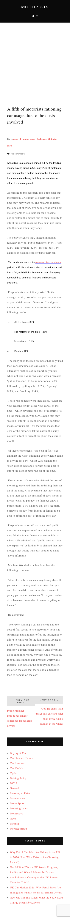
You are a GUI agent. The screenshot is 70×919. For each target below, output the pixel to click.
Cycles (14, 773)
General (14, 788)
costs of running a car (24, 139)
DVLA (14, 783)
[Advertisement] (35, 59)
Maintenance (17, 798)
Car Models (16, 768)
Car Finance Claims (21, 758)
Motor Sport (17, 803)
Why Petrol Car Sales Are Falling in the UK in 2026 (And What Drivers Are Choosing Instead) (35, 857)
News (13, 818)
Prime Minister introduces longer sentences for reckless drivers (19, 713)
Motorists (35, 7)
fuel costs (41, 139)
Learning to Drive (20, 793)
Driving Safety (18, 778)
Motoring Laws (19, 808)
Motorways (16, 813)
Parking (14, 823)
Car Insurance (18, 763)
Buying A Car (18, 753)
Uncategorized (18, 828)
